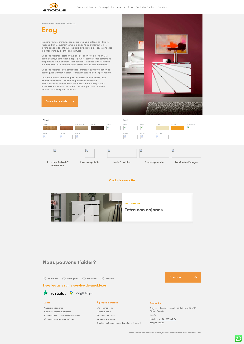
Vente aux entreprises (106, 319)
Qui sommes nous (105, 308)
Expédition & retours (106, 315)
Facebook (53, 278)
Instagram (72, 278)
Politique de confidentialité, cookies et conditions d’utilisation (164, 332)
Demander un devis (56, 101)
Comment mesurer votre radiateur (59, 319)
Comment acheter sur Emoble (57, 311)
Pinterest (92, 278)
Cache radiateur (85, 7)
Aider (119, 7)
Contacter (175, 277)
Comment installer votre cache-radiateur (62, 315)
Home (131, 332)
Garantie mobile (104, 311)
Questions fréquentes (53, 308)
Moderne (71, 23)
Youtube (110, 278)
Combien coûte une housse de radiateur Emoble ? (119, 323)
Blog (130, 7)
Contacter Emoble (145, 7)
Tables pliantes (106, 7)
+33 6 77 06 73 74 (168, 319)
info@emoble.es (157, 322)
